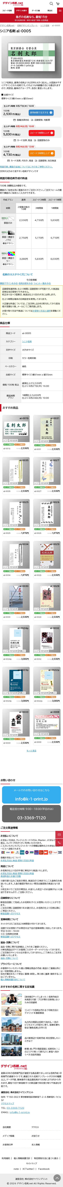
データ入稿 (36, 10)
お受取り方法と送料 (42, 311)
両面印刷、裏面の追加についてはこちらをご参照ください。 (26, 167)
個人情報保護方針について (13, 980)
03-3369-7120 (31, 818)
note (16, 1169)
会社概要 (7, 1127)
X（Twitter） (28, 1169)
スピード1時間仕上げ (39, 133)
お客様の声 (8, 1145)
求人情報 (36, 1145)
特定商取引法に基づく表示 (46, 1158)
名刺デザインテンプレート (27, 25)
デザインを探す (21, 10)
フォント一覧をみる (42, 283)
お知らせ (36, 1136)
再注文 (50, 10)
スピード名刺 (7, 10)
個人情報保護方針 (22, 1158)
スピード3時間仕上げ (39, 153)
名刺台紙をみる (25, 283)
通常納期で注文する (39, 113)
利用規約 (6, 1158)
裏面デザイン (8, 243)
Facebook (44, 1169)
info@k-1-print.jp (31, 799)
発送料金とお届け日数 (11, 876)
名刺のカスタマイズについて (17, 274)
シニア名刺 (44, 25)
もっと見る (31, 751)
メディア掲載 (8, 1136)
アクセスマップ (7, 1104)
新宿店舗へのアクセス (10, 914)
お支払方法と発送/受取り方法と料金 (17, 861)
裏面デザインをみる (9, 283)
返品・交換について (9, 958)
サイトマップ (31, 1164)
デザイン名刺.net (7, 25)
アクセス (35, 1127)
